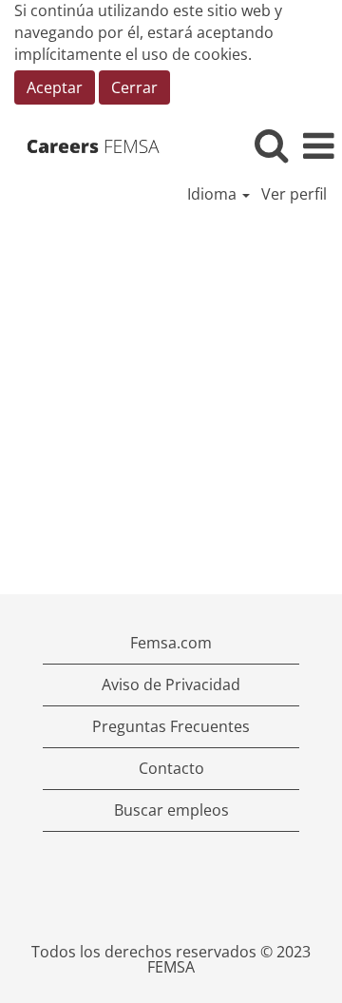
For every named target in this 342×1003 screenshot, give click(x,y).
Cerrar (134, 87)
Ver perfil (294, 194)
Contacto (171, 768)
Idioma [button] (213, 194)
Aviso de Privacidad (171, 684)
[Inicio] (99, 145)
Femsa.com (171, 642)
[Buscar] (270, 145)
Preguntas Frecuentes (171, 726)
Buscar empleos (171, 810)
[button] (318, 146)
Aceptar (55, 87)
